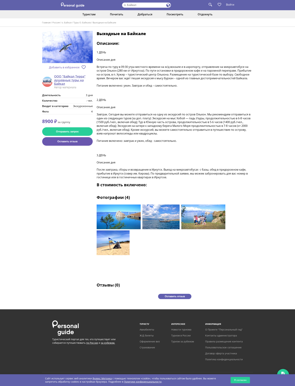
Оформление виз (150, 341)
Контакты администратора (221, 335)
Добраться (145, 14)
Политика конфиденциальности (224, 359)
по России (92, 342)
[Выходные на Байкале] (67, 47)
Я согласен (240, 380)
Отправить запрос (67, 131)
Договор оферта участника (221, 353)
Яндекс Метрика (102, 378)
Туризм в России (181, 335)
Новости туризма (181, 329)
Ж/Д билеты (147, 335)
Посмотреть (175, 14)
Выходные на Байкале (104, 22)
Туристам (89, 14)
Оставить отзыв (67, 141)
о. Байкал (67, 22)
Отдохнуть (205, 14)
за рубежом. (108, 342)
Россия (56, 22)
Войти (230, 4)
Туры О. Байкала (82, 22)
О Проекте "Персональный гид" (224, 329)
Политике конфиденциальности (142, 381)
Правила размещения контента (224, 341)
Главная (46, 22)
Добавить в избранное (64, 67)
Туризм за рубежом (182, 341)
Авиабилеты (147, 329)
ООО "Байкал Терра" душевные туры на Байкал (70, 80)
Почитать (116, 14)
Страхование (147, 347)
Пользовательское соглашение (223, 347)
